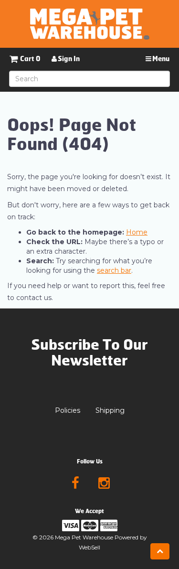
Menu (160, 59)
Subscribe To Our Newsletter (89, 352)
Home (136, 232)
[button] (25, 59)
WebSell (89, 547)
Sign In (68, 59)
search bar (114, 270)
